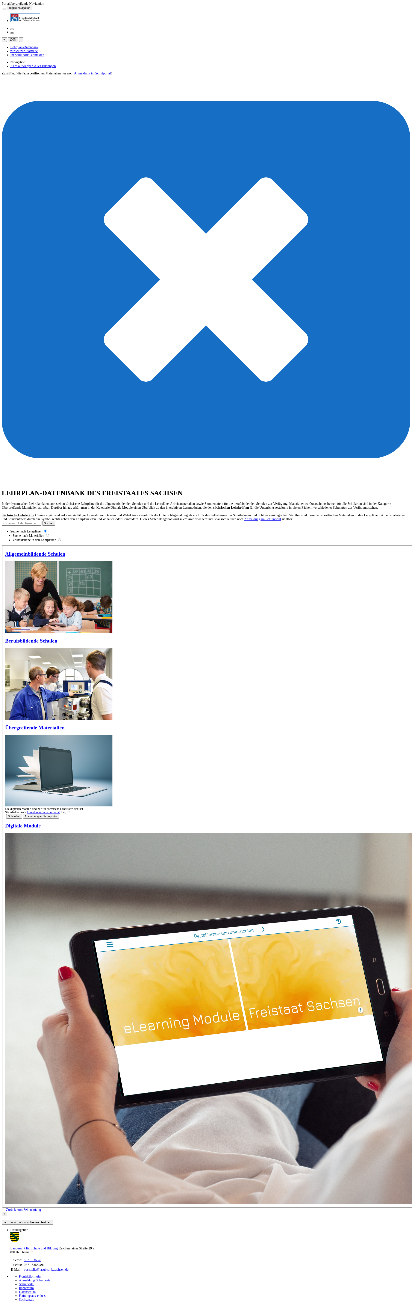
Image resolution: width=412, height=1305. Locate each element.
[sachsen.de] (2, 7)
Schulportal (26, 1284)
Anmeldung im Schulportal (92, 73)
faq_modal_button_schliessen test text (27, 1222)
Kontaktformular (30, 1276)
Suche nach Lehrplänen (26, 531)
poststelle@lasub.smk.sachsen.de (46, 1269)
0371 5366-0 (32, 1260)
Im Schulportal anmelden (27, 55)
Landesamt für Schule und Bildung (34, 1248)
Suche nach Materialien (28, 535)
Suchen (48, 523)
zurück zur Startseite (24, 51)
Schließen (14, 816)
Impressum (26, 1288)
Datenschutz (27, 1292)
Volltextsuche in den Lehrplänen (34, 540)
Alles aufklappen (22, 66)
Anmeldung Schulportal (35, 1280)
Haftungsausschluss (32, 1295)
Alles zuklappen (45, 66)
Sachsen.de (26, 1299)
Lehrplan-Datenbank (24, 47)
